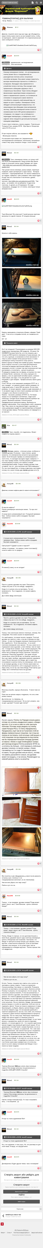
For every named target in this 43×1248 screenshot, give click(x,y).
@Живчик (5, 62)
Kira (8, 425)
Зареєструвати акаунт (21, 1191)
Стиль (9, 1232)
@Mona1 (5, 432)
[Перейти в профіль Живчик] (4, 28)
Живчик (9, 21)
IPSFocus (25, 1230)
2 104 (16, 152)
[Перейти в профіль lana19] (4, 57)
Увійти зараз (21, 1201)
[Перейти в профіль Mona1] (4, 154)
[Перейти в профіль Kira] (4, 426)
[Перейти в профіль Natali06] (4, 525)
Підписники (20, 1209)
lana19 (24, 532)
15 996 (19, 483)
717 (17, 27)
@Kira (4, 451)
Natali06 (25, 924)
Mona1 (9, 153)
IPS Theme (18, 1230)
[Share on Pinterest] (2, 1224)
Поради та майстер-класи (32, 21)
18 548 (18, 523)
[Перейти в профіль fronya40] (4, 485)
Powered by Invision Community (21, 1235)
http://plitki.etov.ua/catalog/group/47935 (21, 181)
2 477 (14, 425)
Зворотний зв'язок (36, 1232)
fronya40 (10, 483)
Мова (2, 1232)
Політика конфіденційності (22, 1232)
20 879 (17, 55)
